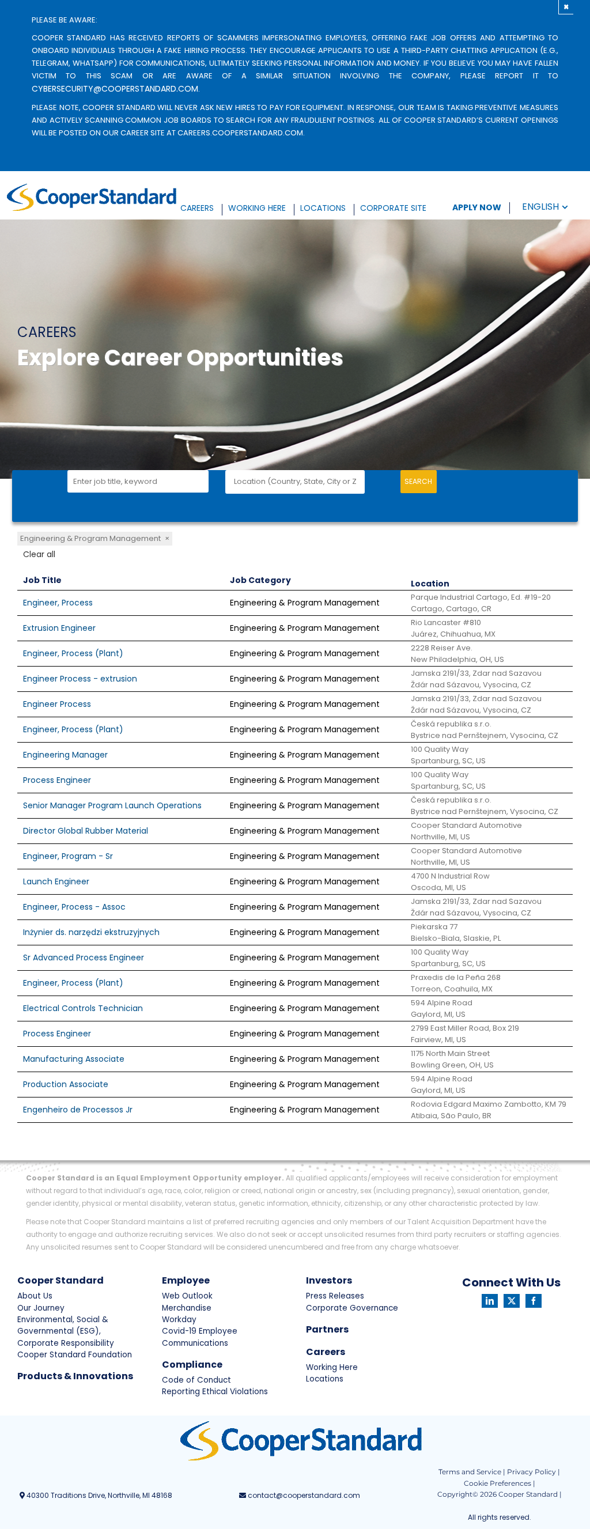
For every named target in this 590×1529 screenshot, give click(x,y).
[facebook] (533, 1301)
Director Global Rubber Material (85, 831)
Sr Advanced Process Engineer (83, 957)
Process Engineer (57, 780)
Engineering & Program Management (94, 538)
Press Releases (335, 1295)
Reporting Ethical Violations (215, 1391)
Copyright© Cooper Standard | (499, 1494)
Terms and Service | (471, 1471)
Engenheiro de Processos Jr (78, 1109)
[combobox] (138, 481)
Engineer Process (57, 704)
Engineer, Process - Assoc (74, 907)
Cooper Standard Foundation (74, 1354)
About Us (34, 1295)
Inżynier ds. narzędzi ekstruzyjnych (91, 932)
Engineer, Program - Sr (68, 856)
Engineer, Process (58, 602)
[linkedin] (490, 1301)
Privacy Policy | (533, 1471)
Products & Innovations (75, 1376)
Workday (179, 1319)
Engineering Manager (65, 754)
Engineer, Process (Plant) (73, 653)
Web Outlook (187, 1295)
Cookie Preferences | (499, 1483)
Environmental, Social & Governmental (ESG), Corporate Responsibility (65, 1331)
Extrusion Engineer (59, 628)
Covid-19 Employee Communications (199, 1337)
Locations (324, 1378)
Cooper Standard (60, 1280)
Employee (186, 1280)
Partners (327, 1329)
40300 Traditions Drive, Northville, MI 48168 (98, 1495)
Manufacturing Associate (73, 1059)
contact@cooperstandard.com (303, 1495)
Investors (329, 1280)
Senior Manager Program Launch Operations (112, 805)
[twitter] (512, 1301)
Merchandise (186, 1308)
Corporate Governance (352, 1308)
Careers (325, 1351)
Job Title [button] (42, 580)
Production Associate (65, 1084)
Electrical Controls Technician (83, 1008)
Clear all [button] (39, 554)
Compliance (192, 1364)
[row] (295, 603)
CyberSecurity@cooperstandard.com (115, 88)
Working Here (332, 1367)
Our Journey (41, 1308)
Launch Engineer (56, 881)
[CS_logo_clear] (91, 197)
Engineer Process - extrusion (80, 678)
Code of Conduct (196, 1380)
